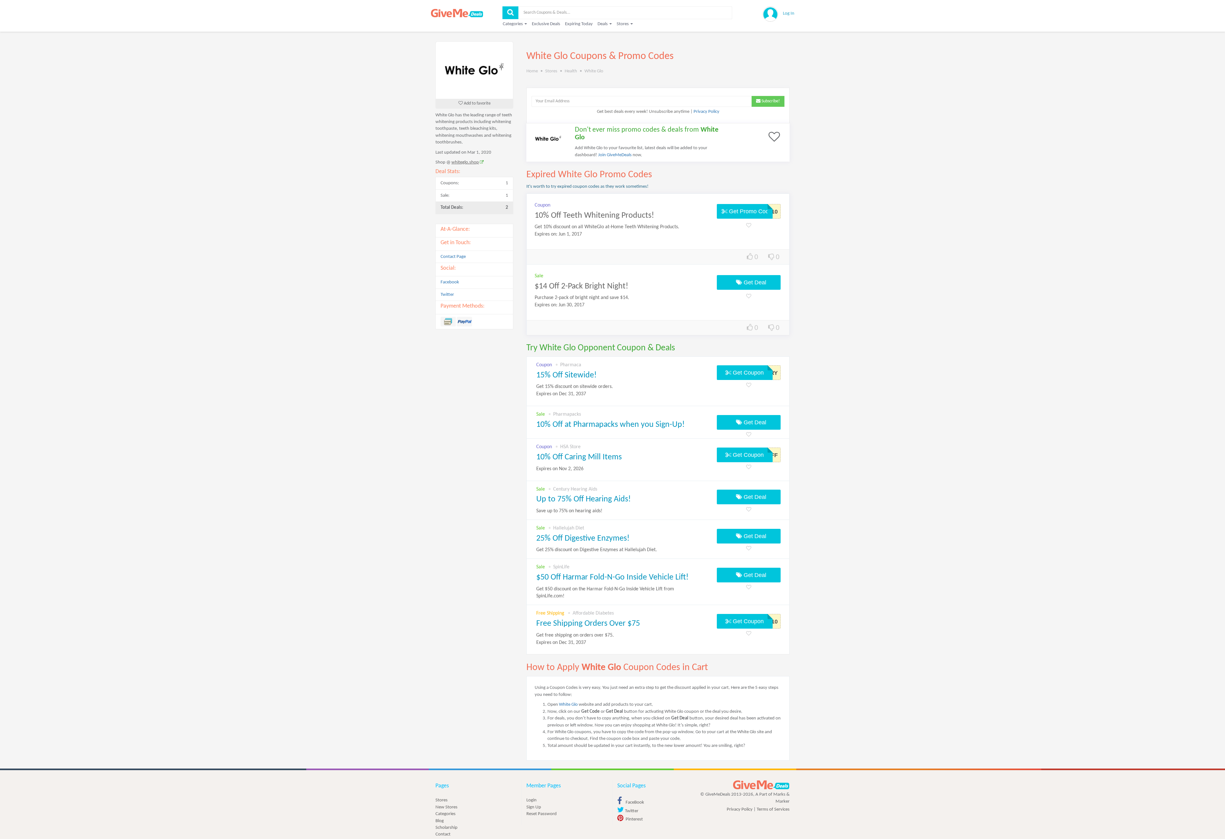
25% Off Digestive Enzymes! (582, 538)
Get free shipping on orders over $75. (575, 639)
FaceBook (634, 802)
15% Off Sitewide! (566, 375)
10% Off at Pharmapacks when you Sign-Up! (610, 424)
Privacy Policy (706, 111)
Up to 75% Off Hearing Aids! (583, 499)
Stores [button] (623, 24)
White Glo (568, 704)
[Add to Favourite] (748, 226)
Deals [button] (603, 24)
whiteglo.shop (465, 162)
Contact (442, 834)
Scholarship (446, 827)
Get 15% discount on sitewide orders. (574, 390)
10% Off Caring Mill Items (579, 457)
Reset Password (541, 814)
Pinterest (634, 819)
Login (531, 800)
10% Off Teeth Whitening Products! (594, 215)
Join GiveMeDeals (615, 155)
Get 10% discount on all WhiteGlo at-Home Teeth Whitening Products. (607, 227)
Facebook (450, 282)
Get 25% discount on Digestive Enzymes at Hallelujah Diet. (596, 549)
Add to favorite (477, 103)
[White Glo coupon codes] (474, 70)
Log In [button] (788, 13)
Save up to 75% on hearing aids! (569, 511)
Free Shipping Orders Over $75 (588, 623)
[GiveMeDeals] (761, 785)
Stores (441, 800)
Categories (445, 814)
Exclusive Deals (546, 24)
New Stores (446, 807)
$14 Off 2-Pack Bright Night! (581, 286)
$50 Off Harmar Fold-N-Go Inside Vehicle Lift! (612, 577)
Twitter (447, 294)
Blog (439, 821)
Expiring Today (579, 24)
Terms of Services (773, 809)
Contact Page (453, 256)
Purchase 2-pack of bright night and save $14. (582, 297)
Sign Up (533, 807)
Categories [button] (513, 24)
